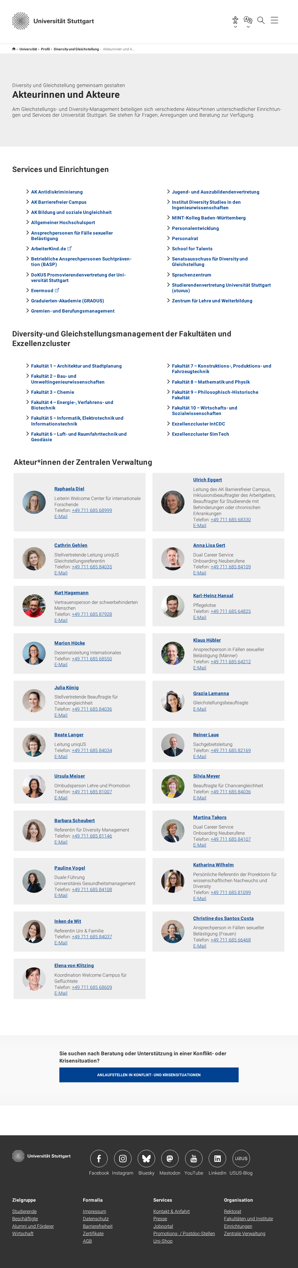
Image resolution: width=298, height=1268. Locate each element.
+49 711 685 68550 (92, 658)
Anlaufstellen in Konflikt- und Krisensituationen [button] (149, 1074)
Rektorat (232, 1211)
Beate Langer (69, 734)
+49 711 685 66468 (231, 940)
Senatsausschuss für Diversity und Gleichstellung (210, 261)
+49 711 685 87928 (92, 614)
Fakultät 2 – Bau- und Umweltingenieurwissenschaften (68, 378)
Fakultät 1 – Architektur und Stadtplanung (76, 366)
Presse (160, 1218)
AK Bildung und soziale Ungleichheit (71, 212)
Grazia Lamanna (211, 693)
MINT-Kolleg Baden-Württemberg (209, 217)
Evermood (42, 290)
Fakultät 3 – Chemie (52, 392)
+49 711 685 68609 (92, 987)
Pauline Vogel (69, 868)
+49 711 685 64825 (231, 611)
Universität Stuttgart (13, 49)
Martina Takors (210, 817)
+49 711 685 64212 (231, 661)
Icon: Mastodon (170, 1158)
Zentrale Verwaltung (244, 1233)
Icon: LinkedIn (217, 1158)
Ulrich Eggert (207, 479)
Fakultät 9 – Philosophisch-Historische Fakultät (215, 394)
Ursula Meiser (69, 776)
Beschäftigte (25, 1218)
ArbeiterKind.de (48, 248)
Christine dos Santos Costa (223, 918)
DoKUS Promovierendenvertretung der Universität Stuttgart (78, 277)
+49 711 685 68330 (231, 519)
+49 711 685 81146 (92, 836)
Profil (45, 49)
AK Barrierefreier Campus (59, 202)
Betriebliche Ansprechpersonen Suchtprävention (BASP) (81, 261)
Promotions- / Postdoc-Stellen (184, 1233)
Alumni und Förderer (33, 1226)
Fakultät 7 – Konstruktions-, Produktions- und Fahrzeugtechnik (222, 368)
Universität (28, 49)
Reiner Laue (206, 734)
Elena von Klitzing (74, 965)
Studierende (24, 1211)
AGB (87, 1241)
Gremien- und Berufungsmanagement (73, 311)
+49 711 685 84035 (92, 566)
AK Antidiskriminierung (57, 192)
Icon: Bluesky (146, 1158)
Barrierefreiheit (98, 1226)
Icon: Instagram (123, 1158)
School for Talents (192, 248)
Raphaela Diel (69, 488)
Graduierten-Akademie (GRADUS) (67, 300)
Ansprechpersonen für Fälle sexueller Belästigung (72, 235)
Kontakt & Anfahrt (171, 1211)
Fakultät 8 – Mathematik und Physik (211, 382)
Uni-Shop (163, 1241)
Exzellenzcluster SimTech (200, 434)
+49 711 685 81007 (92, 791)
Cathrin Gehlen (71, 545)
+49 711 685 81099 (231, 892)
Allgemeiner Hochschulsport (63, 222)
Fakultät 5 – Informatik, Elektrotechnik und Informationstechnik (77, 420)
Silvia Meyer (206, 776)
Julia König (66, 687)
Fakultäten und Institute (248, 1218)
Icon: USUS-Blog (241, 1158)
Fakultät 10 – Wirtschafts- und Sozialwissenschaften (204, 410)
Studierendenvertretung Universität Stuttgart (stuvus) (221, 287)
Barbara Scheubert (74, 820)
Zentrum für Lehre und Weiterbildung (212, 300)
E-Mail (61, 516)
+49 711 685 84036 (92, 709)
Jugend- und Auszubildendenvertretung (216, 192)
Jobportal (163, 1226)
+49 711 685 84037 (92, 936)
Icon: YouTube (194, 1158)
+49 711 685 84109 (231, 566)
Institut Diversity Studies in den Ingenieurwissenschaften (206, 204)
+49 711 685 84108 (92, 889)
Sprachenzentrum (192, 275)
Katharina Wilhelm (213, 864)
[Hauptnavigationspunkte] (274, 20)
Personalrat (185, 238)
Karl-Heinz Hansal (213, 595)
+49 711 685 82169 (231, 750)
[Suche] (261, 20)
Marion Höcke (69, 643)
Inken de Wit (67, 921)
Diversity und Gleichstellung (76, 49)
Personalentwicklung (195, 228)
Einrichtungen (238, 1226)
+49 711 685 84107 (231, 839)
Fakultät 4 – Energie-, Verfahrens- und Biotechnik (72, 405)
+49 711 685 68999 (92, 510)
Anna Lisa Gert (209, 545)
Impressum (94, 1211)
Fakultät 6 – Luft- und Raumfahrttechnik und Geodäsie (79, 436)
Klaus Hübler (207, 640)
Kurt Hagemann (71, 592)
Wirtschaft (22, 1233)
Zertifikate (93, 1233)
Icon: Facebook (99, 1158)
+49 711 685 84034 (92, 750)
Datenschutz (96, 1218)
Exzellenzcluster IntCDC (198, 424)
